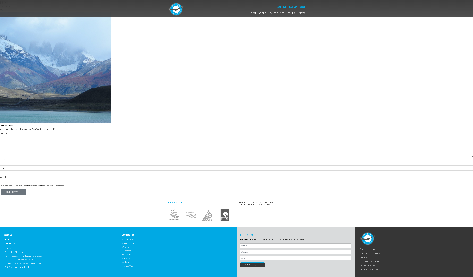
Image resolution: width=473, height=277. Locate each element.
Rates (301, 13)
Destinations (258, 13)
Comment (4, 133)
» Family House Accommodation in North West (23, 256)
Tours (291, 13)
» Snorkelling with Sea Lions (14, 252)
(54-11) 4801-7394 (290, 6)
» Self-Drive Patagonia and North (17, 267)
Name (3, 159)
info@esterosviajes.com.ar (370, 253)
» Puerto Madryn (128, 266)
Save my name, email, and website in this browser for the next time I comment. (33, 185)
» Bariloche (126, 254)
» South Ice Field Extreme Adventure (18, 259)
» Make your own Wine (13, 248)
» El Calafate (127, 258)
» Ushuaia (125, 262)
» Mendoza (126, 250)
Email (279, 6)
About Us (8, 234)
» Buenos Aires (128, 239)
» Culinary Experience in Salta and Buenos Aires (22, 263)
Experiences (277, 13)
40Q (377, 269)
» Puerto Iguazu (128, 243)
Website (3, 177)
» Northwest (127, 247)
